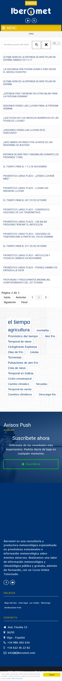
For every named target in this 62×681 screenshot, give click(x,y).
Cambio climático (18, 383)
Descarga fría (47, 394)
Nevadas (41, 383)
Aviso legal (23, 603)
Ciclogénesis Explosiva (22, 346)
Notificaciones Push (12, 607)
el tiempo (19, 322)
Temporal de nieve (19, 341)
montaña (43, 330)
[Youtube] (12, 582)
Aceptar (51, 675)
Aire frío (50, 336)
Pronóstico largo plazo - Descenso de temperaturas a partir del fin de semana (28, 235)
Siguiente (10, 302)
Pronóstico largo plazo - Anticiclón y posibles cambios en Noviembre (26, 257)
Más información (17, 678)
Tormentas (14, 357)
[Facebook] (6, 582)
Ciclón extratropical (20, 378)
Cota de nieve (17, 368)
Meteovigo (45, 603)
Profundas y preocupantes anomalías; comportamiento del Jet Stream (26, 281)
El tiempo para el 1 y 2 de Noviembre (25, 166)
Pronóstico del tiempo (23, 336)
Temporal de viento (20, 389)
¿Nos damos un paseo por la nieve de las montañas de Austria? (28, 143)
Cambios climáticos (20, 394)
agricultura (19, 329)
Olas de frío (15, 352)
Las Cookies (34, 603)
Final (24, 302)
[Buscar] (36, 45)
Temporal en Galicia (20, 373)
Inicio (7, 297)
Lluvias (34, 352)
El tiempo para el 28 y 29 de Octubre (25, 200)
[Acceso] (27, 20)
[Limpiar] (46, 45)
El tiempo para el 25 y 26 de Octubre (25, 246)
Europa (31, 3)
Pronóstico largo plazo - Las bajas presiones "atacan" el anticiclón (25, 223)
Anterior (21, 297)
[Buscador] (34, 20)
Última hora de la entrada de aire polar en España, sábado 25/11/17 (29, 58)
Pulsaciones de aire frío (23, 362)
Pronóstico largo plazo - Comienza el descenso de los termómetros (26, 211)
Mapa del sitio (10, 603)
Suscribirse (33, 464)
